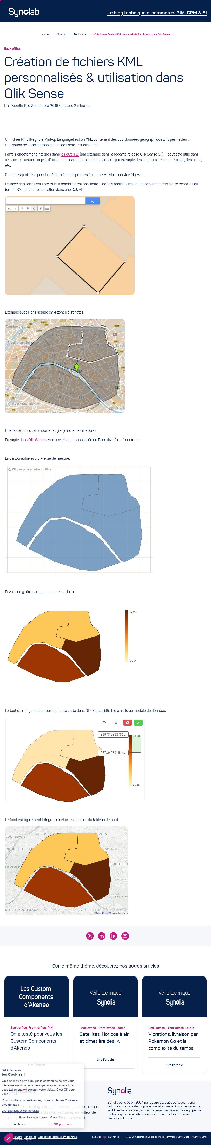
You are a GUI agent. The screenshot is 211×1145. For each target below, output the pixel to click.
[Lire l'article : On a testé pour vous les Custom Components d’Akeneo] (36, 997)
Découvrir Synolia (120, 1118)
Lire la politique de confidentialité (26, 1110)
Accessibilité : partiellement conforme (57, 1136)
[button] (9, 1138)
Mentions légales (23, 1139)
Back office (80, 34)
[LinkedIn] (101, 936)
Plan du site (30, 1136)
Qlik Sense (37, 439)
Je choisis (25, 1124)
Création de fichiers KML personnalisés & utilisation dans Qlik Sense (132, 34)
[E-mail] (125, 936)
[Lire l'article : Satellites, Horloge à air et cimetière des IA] (105, 997)
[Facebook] (113, 936)
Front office (37, 1028)
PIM (50, 1028)
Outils (121, 1028)
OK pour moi (69, 1124)
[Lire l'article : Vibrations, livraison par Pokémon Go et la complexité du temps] (174, 997)
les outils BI (70, 154)
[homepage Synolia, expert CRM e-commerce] (155, 1093)
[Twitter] (90, 936)
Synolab (61, 34)
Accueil (45, 34)
